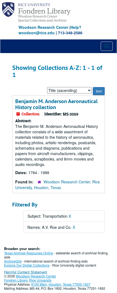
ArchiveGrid (12, 261)
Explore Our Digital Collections (27, 265)
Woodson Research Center (43, 27)
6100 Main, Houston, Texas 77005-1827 (61, 284)
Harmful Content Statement (25, 272)
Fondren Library (15, 280)
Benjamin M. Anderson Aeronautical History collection (56, 104)
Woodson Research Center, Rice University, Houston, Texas (57, 184)
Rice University (40, 280)
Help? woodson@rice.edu (50, 29)
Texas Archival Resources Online (28, 253)
